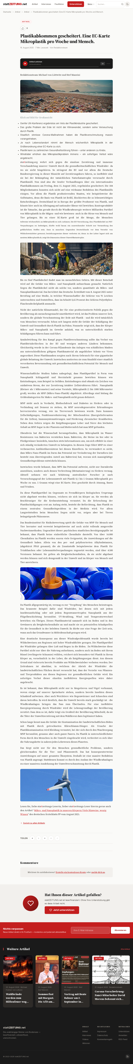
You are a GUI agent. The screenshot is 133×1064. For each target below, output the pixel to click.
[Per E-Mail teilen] (51, 838)
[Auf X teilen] (38, 838)
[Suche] (122, 4)
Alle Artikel (125, 949)
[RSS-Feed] (127, 1056)
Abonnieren (120, 930)
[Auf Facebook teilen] (44, 838)
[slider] (64, 66)
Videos (85, 1039)
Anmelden (123, 1035)
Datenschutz (102, 1035)
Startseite (7, 12)
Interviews (46, 4)
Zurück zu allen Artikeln (34, 823)
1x (103, 64)
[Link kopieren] (57, 838)
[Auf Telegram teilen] (32, 838)
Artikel (35, 4)
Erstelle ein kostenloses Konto (71, 872)
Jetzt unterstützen (63, 910)
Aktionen (86, 1043)
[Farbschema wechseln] (127, 4)
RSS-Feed (123, 1039)
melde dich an (98, 872)
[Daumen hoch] (22, 28)
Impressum (101, 1031)
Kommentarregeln (104, 1039)
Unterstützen (75, 4)
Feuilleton (59, 4)
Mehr (90, 4)
